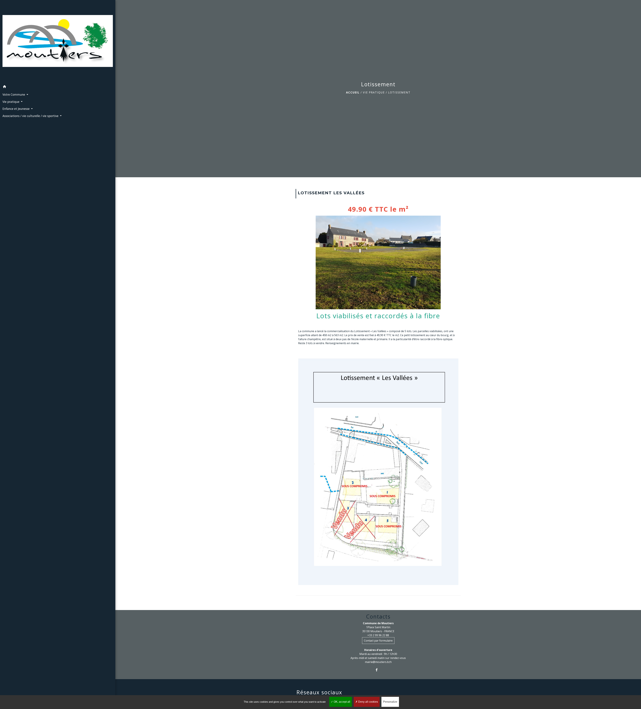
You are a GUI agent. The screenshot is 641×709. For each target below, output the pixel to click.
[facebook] (378, 669)
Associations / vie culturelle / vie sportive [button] (31, 116)
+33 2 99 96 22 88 (378, 635)
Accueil (353, 92)
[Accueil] (58, 41)
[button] (58, 87)
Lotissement (399, 92)
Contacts (378, 616)
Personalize (390, 701)
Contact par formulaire (378, 640)
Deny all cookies (368, 701)
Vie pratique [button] (11, 102)
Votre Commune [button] (14, 94)
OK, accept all (341, 701)
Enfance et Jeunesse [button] (16, 109)
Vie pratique (374, 92)
